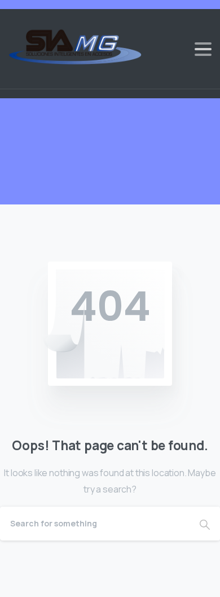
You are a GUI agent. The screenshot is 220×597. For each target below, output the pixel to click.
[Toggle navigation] (203, 49)
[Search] (205, 524)
